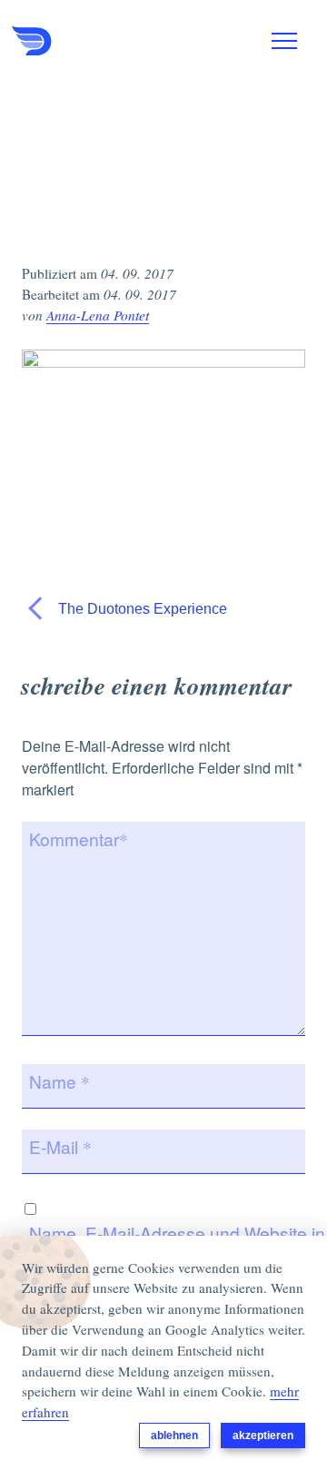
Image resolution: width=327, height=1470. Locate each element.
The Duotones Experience (140, 609)
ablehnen (174, 1435)
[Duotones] (102, 41)
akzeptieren (263, 1435)
